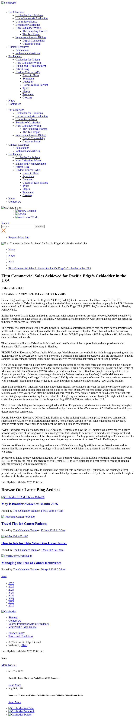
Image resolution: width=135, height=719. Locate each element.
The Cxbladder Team (25, 510)
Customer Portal (31, 43)
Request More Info (18, 237)
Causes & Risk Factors (35, 84)
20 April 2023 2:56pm (53, 569)
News (11, 100)
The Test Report (31, 34)
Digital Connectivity (33, 40)
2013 (11, 262)
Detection (27, 81)
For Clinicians (16, 12)
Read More (14, 684)
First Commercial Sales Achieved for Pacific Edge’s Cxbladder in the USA (49, 268)
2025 (11, 586)
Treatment (28, 94)
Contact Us (14, 103)
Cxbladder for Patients (27, 59)
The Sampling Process (34, 31)
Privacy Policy (16, 632)
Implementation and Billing (30, 37)
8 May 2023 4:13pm (52, 549)
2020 (11, 602)
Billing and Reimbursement (30, 65)
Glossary (27, 97)
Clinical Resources (18, 46)
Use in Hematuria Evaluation (31, 18)
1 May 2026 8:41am (52, 510)
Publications (22, 50)
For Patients (15, 56)
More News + (9, 664)
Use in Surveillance (26, 21)
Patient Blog (22, 69)
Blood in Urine (30, 75)
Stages (26, 91)
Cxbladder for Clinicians (29, 15)
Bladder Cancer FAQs (27, 72)
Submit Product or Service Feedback (28, 623)
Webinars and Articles (27, 53)
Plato (24, 645)
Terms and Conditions (20, 636)
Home (11, 249)
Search (5, 223)
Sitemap (12, 617)
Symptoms (28, 78)
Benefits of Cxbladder (27, 24)
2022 (11, 596)
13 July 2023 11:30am (53, 530)
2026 (11, 583)
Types (25, 88)
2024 (11, 589)
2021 (11, 599)
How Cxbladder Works (28, 27)
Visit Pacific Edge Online (22, 626)
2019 (11, 605)
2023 (11, 592)
